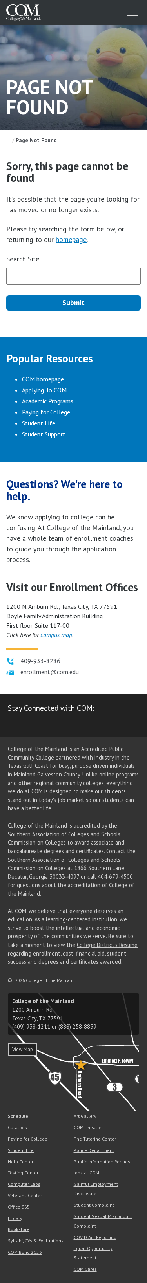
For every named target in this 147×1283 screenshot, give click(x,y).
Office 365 (19, 1207)
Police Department (94, 1150)
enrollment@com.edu (49, 672)
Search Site (22, 258)
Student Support (43, 434)
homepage (71, 239)
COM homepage (43, 379)
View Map (22, 1049)
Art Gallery (85, 1116)
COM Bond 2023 (25, 1252)
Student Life (38, 423)
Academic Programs (47, 401)
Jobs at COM (86, 1173)
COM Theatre (88, 1127)
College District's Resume (107, 944)
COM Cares (85, 1269)
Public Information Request (103, 1162)
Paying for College (46, 412)
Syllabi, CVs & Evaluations (36, 1241)
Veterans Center (25, 1195)
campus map (56, 635)
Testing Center (23, 1173)
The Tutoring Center (95, 1139)
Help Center (20, 1162)
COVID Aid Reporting (95, 1237)
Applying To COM (44, 390)
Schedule (18, 1116)
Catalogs (17, 1127)
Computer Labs (24, 1184)
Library (15, 1218)
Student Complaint (94, 1205)
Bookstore (18, 1229)
